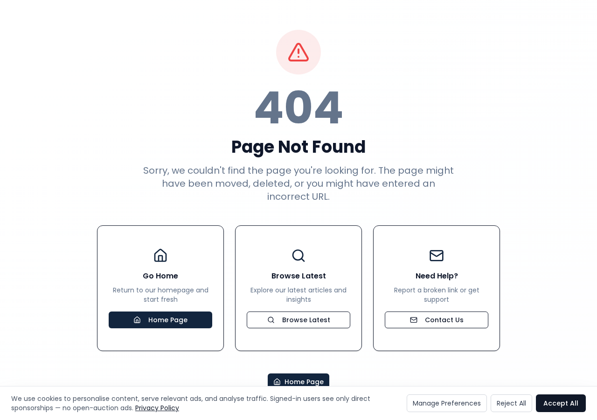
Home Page (167, 320)
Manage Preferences (447, 403)
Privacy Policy (157, 408)
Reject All (511, 403)
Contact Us (444, 320)
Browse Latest (306, 320)
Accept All (560, 403)
